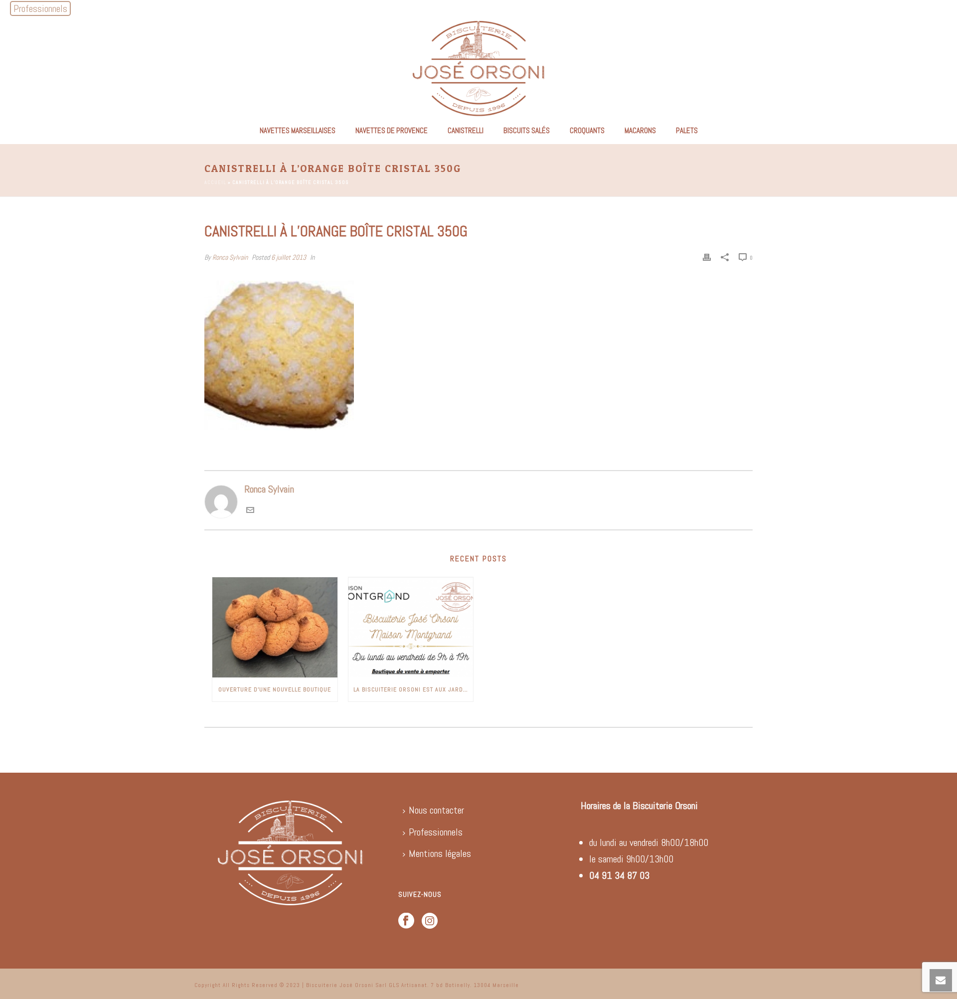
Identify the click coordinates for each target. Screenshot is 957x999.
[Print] (707, 256)
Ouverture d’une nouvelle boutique (274, 689)
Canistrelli (465, 130)
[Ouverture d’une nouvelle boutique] (274, 627)
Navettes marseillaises (297, 130)
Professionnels (436, 832)
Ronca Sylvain (230, 257)
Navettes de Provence (391, 130)
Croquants (587, 130)
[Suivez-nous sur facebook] (406, 921)
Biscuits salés (526, 130)
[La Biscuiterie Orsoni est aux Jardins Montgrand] (411, 627)
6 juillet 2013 (288, 257)
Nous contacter (436, 810)
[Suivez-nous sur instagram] (430, 921)
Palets (687, 130)
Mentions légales (440, 853)
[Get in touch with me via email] (250, 510)
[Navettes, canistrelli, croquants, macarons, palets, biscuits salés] (478, 67)
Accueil (215, 182)
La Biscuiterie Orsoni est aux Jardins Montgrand (413, 689)
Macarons (640, 130)
